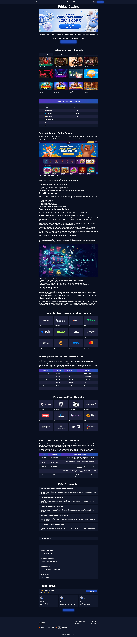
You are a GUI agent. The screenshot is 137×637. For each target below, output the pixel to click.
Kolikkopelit (90, 54)
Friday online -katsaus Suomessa (48, 553)
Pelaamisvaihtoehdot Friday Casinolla (49, 561)
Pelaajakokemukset (45, 577)
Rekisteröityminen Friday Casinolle (48, 556)
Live (60, 54)
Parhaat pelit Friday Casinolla (47, 550)
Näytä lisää (68, 609)
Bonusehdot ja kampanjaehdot (47, 558)
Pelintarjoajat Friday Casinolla (47, 572)
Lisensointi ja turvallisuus (46, 566)
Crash (75, 54)
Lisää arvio (91, 591)
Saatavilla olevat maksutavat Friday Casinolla (50, 569)
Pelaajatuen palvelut (45, 564)
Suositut (45, 54)
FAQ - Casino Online (45, 574)
